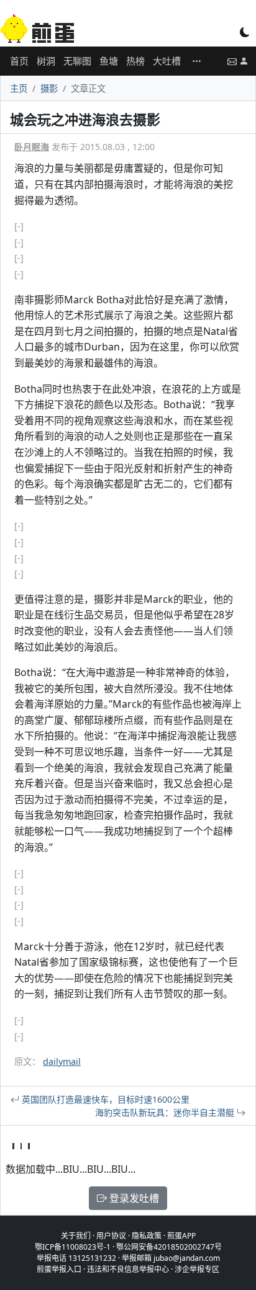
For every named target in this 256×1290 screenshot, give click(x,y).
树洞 (46, 61)
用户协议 (111, 1235)
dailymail (62, 1061)
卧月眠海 (31, 147)
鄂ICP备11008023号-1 (73, 1247)
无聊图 (77, 61)
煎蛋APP (181, 1235)
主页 (18, 88)
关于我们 (76, 1235)
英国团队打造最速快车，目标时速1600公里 (104, 1099)
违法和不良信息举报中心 (128, 1269)
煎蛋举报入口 (59, 1269)
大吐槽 (167, 61)
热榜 (135, 61)
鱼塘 (108, 61)
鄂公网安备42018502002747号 (169, 1247)
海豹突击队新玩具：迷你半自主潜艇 (166, 1112)
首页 (19, 61)
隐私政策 (147, 1235)
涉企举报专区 (197, 1269)
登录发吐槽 (133, 1198)
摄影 (49, 88)
